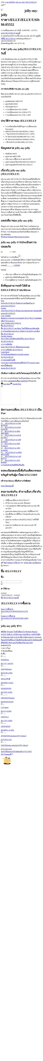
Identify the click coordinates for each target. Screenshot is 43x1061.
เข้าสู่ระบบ (5, 692)
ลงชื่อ (10, 692)
